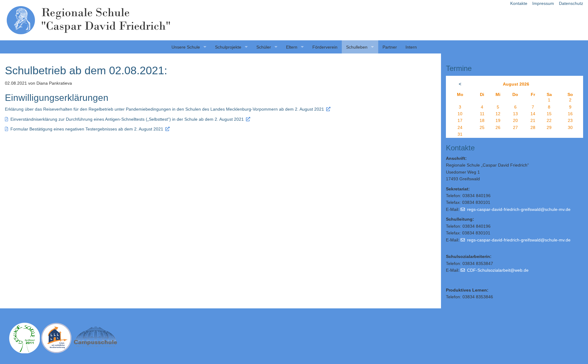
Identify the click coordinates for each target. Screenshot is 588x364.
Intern (411, 47)
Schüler (263, 47)
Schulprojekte (228, 47)
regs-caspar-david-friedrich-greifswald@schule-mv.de (519, 209)
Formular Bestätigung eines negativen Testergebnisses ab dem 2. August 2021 (86, 129)
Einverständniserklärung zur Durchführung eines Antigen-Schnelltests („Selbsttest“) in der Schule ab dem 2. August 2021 (127, 119)
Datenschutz (571, 3)
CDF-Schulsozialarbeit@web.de (498, 270)
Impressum (543, 3)
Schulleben (357, 47)
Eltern (291, 47)
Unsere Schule (186, 47)
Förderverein (324, 47)
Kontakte (518, 3)
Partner (390, 47)
